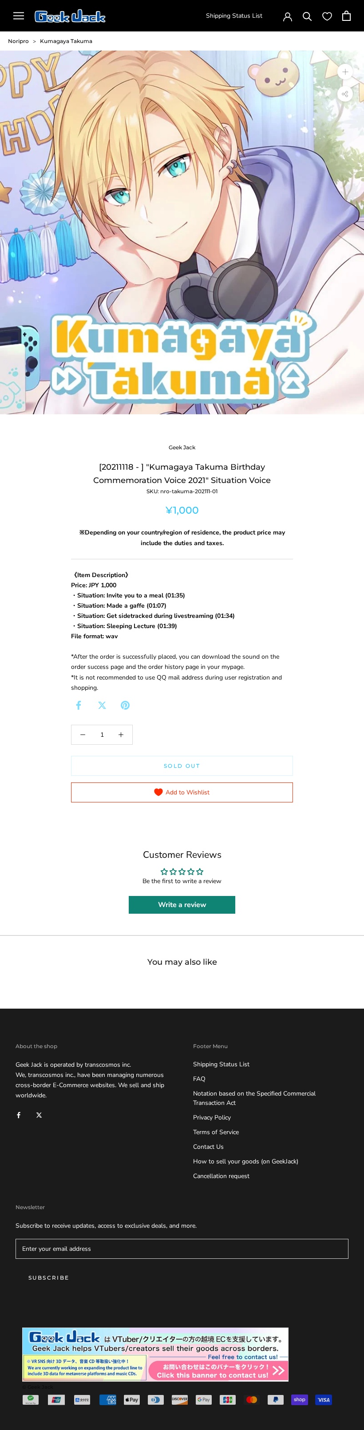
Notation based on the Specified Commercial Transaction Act (254, 1098)
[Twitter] (102, 705)
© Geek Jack (37, 1387)
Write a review (182, 905)
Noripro (18, 41)
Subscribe (49, 1277)
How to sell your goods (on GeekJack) (245, 1161)
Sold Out (182, 765)
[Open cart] (346, 16)
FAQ (199, 1079)
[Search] (307, 15)
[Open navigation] (18, 16)
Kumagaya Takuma (66, 41)
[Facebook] (78, 705)
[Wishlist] (327, 16)
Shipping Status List (234, 16)
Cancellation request (221, 1176)
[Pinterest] (125, 705)
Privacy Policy (212, 1117)
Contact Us (208, 1147)
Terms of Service (216, 1132)
